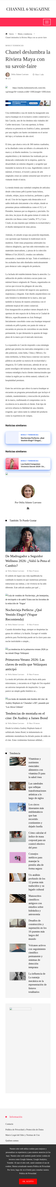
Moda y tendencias (14, 46)
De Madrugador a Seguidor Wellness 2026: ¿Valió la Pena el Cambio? (27, 560)
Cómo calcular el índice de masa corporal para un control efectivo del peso (37, 840)
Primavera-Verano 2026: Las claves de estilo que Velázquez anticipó (26, 664)
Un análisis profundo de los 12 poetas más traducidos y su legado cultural (37, 882)
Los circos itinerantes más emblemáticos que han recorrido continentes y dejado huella (36, 815)
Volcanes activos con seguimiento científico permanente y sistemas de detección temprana (37, 956)
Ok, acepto (28, 1181)
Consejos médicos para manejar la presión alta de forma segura (36, 861)
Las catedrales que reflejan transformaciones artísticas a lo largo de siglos (37, 791)
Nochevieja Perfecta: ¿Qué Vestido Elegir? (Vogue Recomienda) (23, 614)
